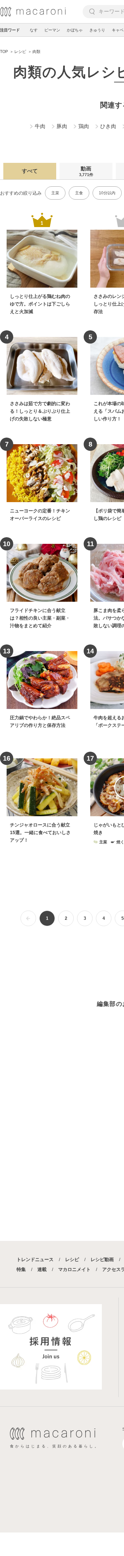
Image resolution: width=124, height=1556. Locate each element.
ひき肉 (108, 126)
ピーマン (52, 30)
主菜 (55, 193)
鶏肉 (83, 126)
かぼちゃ (75, 30)
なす (34, 30)
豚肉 (62, 126)
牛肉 (40, 126)
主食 (79, 193)
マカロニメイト (74, 1269)
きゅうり (97, 30)
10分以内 (107, 193)
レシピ (72, 1259)
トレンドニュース (35, 1259)
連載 (42, 1269)
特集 (21, 1269)
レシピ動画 (102, 1259)
